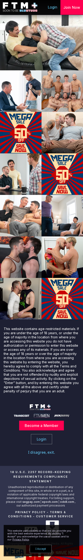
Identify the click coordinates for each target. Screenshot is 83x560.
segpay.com (31, 501)
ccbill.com (67, 501)
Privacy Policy (30, 512)
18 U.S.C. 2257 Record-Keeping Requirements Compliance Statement (40, 476)
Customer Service (54, 516)
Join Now (71, 7)
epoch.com (50, 501)
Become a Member (42, 425)
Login (52, 7)
